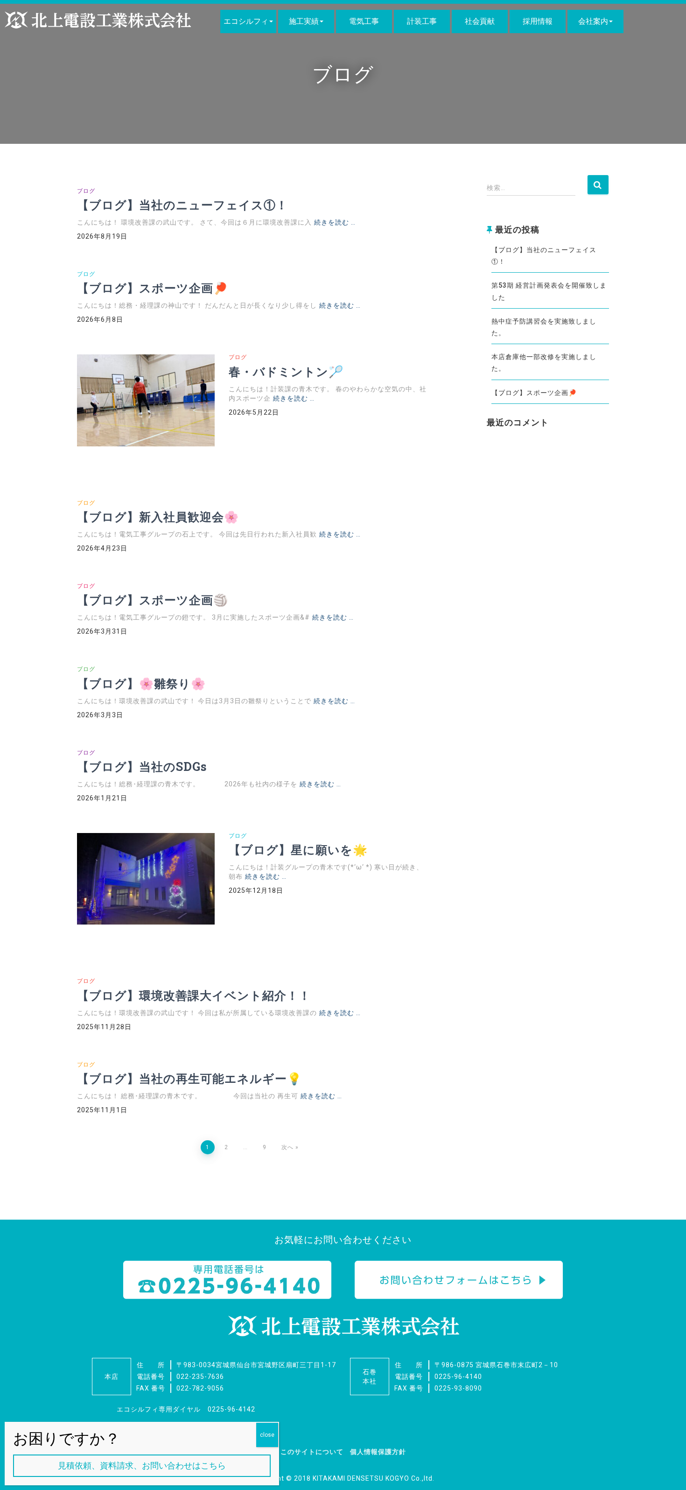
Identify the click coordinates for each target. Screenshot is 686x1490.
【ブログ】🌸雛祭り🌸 (141, 683)
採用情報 (538, 21)
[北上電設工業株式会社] (98, 20)
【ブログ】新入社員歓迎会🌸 (158, 516)
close (267, 1435)
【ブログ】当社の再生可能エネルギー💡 (189, 1078)
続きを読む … (335, 222)
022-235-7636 (200, 1376)
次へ (287, 1147)
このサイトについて (311, 1451)
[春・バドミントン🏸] (146, 400)
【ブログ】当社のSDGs (142, 766)
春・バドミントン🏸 (286, 371)
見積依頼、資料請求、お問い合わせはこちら (142, 1465)
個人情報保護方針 (378, 1451)
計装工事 (422, 21)
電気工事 (364, 21)
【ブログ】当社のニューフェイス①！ (182, 204)
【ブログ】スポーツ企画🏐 (152, 599)
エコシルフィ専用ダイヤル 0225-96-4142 (186, 1409)
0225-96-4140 (458, 1376)
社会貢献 (480, 21)
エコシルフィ (246, 21)
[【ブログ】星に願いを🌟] (146, 879)
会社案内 (593, 21)
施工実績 (304, 21)
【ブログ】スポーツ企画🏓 (152, 288)
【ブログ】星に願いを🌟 (298, 849)
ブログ (86, 191)
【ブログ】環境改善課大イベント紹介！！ (194, 995)
